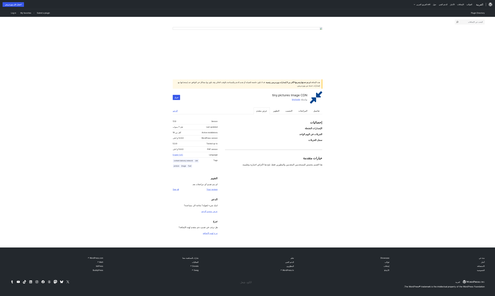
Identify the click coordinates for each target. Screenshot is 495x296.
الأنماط (386, 270)
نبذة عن (482, 258)
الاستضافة (481, 266)
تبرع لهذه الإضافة (210, 233)
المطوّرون (290, 266)
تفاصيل (316, 111)
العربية (457, 282)
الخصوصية (481, 270)
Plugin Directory (478, 13)
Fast (189, 166)
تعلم (292, 258)
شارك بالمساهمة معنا (190, 258)
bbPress (99, 266)
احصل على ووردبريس (13, 4)
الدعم (175, 111)
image (183, 166)
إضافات (386, 266)
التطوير (276, 111)
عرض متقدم (261, 111)
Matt (100, 262)
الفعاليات (195, 262)
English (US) (178, 155)
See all (176, 189)
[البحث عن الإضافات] (457, 22)
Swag (195, 270)
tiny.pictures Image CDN (289, 95)
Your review (212, 189)
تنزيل (176, 97)
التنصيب (288, 111)
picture (176, 166)
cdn (196, 161)
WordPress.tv (287, 270)
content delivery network (183, 161)
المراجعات (302, 111)
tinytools (296, 99)
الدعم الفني (289, 262)
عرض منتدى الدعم (209, 211)
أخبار (483, 262)
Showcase (384, 258)
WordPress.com (95, 258)
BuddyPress (98, 270)
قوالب (387, 262)
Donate (194, 266)
